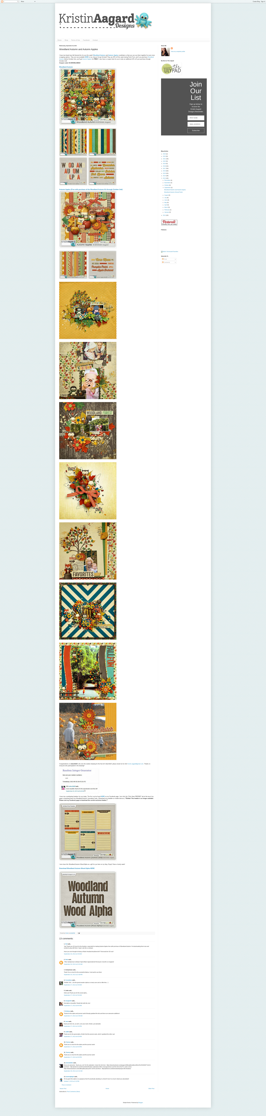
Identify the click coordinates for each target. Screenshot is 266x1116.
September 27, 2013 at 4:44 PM (73, 1026)
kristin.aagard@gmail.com (135, 764)
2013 (164, 178)
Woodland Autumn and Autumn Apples (175, 190)
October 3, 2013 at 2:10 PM (71, 1081)
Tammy (68, 1042)
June (165, 200)
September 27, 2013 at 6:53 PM (73, 1036)
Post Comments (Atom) (73, 1091)
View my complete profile (178, 51)
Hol (66, 944)
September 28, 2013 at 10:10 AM (73, 1071)
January (166, 212)
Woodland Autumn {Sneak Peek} (173, 192)
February (167, 210)
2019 (164, 163)
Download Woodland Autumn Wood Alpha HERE (77, 868)
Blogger (140, 1102)
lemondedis (69, 1063)
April (165, 205)
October (166, 185)
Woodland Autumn (99, 55)
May (165, 202)
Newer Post (63, 1088)
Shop (66, 40)
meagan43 (68, 1001)
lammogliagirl (70, 1076)
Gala (66, 959)
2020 (164, 161)
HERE (87, 57)
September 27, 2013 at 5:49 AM (73, 995)
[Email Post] (78, 933)
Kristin (67, 933)
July (165, 197)
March (166, 207)
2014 (164, 175)
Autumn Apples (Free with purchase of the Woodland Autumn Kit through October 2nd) (91, 189)
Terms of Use (75, 40)
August (166, 195)
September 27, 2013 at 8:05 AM (73, 1005)
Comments (166, 262)
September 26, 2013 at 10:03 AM (73, 964)
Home (60, 40)
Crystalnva (68, 980)
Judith (67, 1031)
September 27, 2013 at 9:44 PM (73, 1047)
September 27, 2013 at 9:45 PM (73, 1057)
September (167, 187)
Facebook (86, 40)
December (167, 180)
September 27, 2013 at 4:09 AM (73, 985)
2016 (164, 171)
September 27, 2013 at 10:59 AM (73, 1016)
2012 (164, 215)
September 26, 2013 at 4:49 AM (73, 954)
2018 (164, 166)
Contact (95, 40)
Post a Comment (66, 1085)
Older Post (151, 1088)
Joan (66, 1021)
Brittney (67, 1011)
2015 (164, 173)
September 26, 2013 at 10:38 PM (73, 974)
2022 (164, 156)
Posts (165, 259)
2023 (164, 154)
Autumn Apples (87, 59)
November (167, 182)
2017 (164, 168)
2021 (164, 159)
